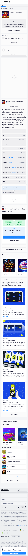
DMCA (5, 533)
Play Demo (3, 5)
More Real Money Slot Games (14, 246)
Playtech (8, 103)
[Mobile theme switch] (25, 2)
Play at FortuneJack (15, 237)
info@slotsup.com (21, 525)
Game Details (10, 5)
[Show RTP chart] (7, 135)
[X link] (22, 507)
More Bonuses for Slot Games (14, 249)
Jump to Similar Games (14, 30)
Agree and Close (14, 553)
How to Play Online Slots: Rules (11, 309)
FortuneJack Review (14, 240)
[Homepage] (7, 2)
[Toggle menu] (1, 1)
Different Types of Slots (9, 340)
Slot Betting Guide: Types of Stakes (12, 402)
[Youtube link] (18, 507)
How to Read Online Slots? (9, 371)
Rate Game (14, 42)
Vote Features (14, 54)
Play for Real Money (19, 5)
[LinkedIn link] (25, 507)
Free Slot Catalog (14, 106)
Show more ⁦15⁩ (14, 476)
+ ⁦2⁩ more (13, 167)
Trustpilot (15, 536)
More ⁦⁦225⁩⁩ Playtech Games (14, 480)
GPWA (23, 530)
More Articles (14, 414)
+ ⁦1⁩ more (11, 157)
